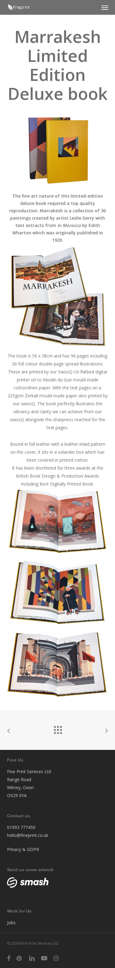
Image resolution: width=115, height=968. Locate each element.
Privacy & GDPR (23, 849)
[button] (105, 7)
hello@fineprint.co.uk (27, 835)
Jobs (11, 922)
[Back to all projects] (58, 728)
